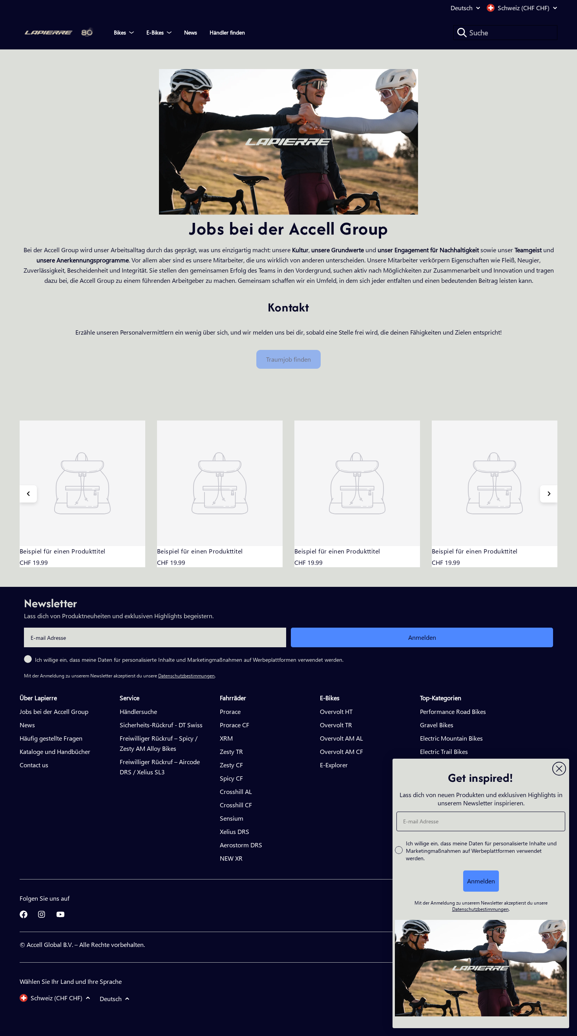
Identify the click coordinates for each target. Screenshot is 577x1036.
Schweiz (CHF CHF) (524, 8)
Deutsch (462, 8)
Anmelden (422, 637)
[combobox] (505, 32)
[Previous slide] (28, 494)
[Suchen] (462, 32)
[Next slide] (548, 494)
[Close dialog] (559, 769)
